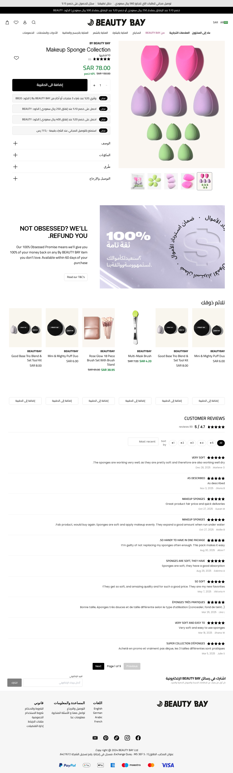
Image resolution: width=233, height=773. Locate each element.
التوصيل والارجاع (76, 708)
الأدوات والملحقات (47, 32)
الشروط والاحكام (34, 708)
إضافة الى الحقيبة (50, 85)
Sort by (163, 443)
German (97, 713)
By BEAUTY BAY (100, 43)
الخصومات (28, 32)
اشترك (14, 682)
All (221, 443)
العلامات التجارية (179, 32)
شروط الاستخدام (34, 713)
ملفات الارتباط (35, 721)
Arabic (98, 717)
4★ (201, 443)
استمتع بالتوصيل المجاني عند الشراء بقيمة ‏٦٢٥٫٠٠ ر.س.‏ (66, 130)
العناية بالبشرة (120, 32)
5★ (212, 443)
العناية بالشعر (100, 32)
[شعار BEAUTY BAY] (116, 22)
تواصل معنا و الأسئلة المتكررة (68, 713)
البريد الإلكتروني (75, 676)
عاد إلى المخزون (201, 32)
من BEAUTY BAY (155, 32)
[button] (34, 22)
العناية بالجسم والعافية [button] (75, 32)
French (98, 721)
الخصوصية (37, 717)
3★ (192, 443)
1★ (172, 443)
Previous (132, 666)
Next (98, 666)
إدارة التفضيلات (35, 726)
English (98, 708)
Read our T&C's (76, 276)
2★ (182, 443)
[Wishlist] (16, 22)
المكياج (137, 32)
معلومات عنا (77, 717)
